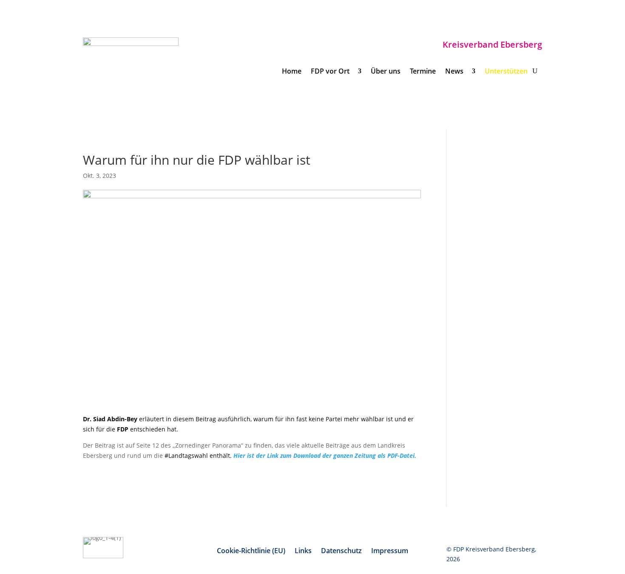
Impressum (389, 551)
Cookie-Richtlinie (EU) (251, 551)
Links (303, 551)
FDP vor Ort (332, 72)
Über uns (386, 72)
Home (291, 72)
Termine (423, 72)
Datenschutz (341, 551)
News (456, 72)
